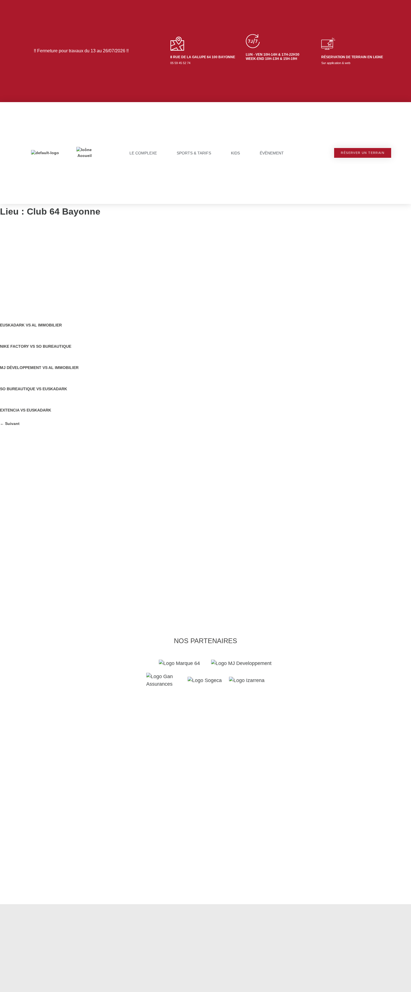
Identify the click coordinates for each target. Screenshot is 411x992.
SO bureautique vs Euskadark (33, 389)
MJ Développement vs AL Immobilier (39, 367)
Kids (235, 153)
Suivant (10, 423)
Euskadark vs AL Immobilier (31, 325)
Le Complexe (143, 153)
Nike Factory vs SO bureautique (35, 346)
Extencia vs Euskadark (25, 410)
